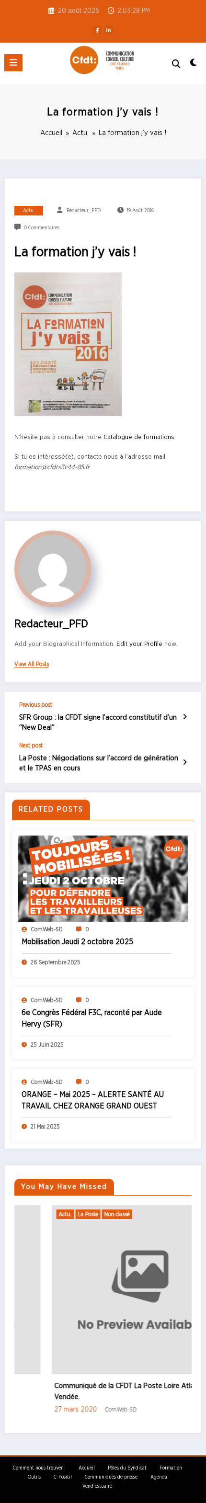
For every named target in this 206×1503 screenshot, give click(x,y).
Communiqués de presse (111, 1477)
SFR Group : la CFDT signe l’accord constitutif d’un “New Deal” (98, 722)
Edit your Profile (139, 644)
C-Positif (63, 1477)
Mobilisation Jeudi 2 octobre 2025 (77, 942)
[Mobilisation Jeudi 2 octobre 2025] (103, 878)
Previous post (35, 705)
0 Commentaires (41, 228)
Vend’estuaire (97, 1486)
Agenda (158, 1477)
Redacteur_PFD (84, 210)
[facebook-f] (97, 30)
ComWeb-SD (47, 929)
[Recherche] (176, 64)
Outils (34, 1477)
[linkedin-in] (108, 30)
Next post (31, 745)
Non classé (85, 1214)
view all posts (31, 664)
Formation (171, 1468)
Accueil (87, 1468)
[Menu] (13, 62)
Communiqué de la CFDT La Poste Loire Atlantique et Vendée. (107, 1391)
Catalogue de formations (138, 437)
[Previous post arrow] (185, 717)
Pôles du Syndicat (127, 1468)
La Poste (56, 1214)
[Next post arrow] (185, 762)
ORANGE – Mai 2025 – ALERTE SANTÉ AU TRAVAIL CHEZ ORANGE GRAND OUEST (93, 1100)
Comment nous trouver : (39, 1468)
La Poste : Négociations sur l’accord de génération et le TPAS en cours (98, 763)
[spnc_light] (193, 65)
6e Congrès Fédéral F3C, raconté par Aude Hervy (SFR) (92, 1018)
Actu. (29, 210)
